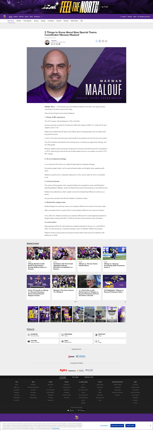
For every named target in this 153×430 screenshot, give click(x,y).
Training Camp (117, 389)
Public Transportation (83, 397)
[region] (76, 425)
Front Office (16, 400)
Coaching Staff (16, 397)
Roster (16, 384)
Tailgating (83, 402)
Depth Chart (16, 387)
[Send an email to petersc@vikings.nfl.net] (59, 44)
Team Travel (66, 397)
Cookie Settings (104, 425)
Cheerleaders (66, 392)
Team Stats (16, 395)
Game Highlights (50, 392)
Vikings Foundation (135, 387)
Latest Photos (66, 384)
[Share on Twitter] (99, 42)
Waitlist (100, 392)
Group (100, 389)
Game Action (66, 389)
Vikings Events (117, 387)
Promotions (135, 400)
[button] (75, 301)
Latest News (33, 384)
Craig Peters (54, 40)
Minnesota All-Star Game (117, 392)
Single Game (100, 387)
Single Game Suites (100, 397)
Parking (83, 392)
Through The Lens (66, 387)
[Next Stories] (123, 314)
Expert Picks (33, 395)
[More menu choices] (41, 16)
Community (135, 384)
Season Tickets (100, 384)
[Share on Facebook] (96, 42)
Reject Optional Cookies (117, 425)
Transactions (16, 392)
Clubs (100, 400)
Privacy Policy (56, 428)
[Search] (121, 16)
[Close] (150, 425)
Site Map (135, 402)
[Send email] (103, 42)
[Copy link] (106, 41)
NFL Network (50, 395)
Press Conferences (51, 389)
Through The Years (67, 395)
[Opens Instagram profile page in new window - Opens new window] (57, 44)
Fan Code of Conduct (83, 389)
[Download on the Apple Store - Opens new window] (71, 410)
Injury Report (16, 389)
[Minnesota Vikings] (76, 417)
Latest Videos (50, 384)
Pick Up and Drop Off (83, 395)
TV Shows (50, 397)
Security (83, 400)
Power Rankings (33, 397)
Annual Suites (100, 395)
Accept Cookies (130, 425)
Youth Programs (135, 395)
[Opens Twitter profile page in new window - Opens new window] (54, 44)
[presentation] (125, 302)
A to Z (83, 384)
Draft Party (117, 395)
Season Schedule (117, 384)
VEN (50, 387)
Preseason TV (50, 400)
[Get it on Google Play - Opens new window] (81, 411)
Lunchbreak (33, 389)
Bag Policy (83, 387)
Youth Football (135, 389)
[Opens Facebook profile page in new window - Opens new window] (52, 44)
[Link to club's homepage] (4, 16)
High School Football (135, 392)
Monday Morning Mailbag (33, 387)
